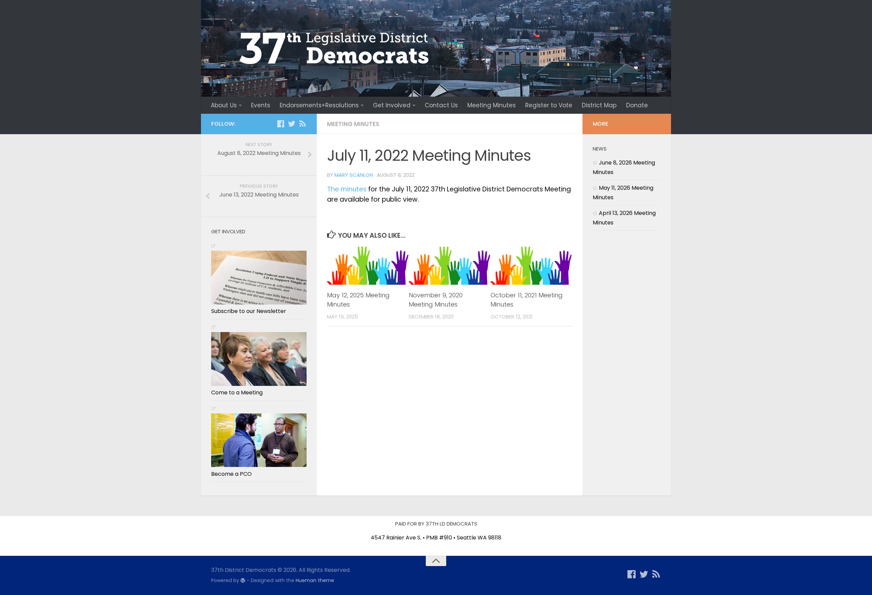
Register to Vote (548, 105)
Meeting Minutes (491, 105)
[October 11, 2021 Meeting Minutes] (531, 266)
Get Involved (391, 105)
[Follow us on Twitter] (291, 124)
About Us (224, 105)
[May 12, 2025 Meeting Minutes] (367, 266)
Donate (637, 105)
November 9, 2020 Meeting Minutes (436, 300)
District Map (599, 105)
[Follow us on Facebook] (281, 124)
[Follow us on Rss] (302, 124)
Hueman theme (315, 580)
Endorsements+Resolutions (319, 105)
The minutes (347, 189)
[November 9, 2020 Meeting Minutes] (449, 266)
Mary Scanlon (353, 174)
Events (260, 105)
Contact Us (441, 105)
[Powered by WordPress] (242, 580)
